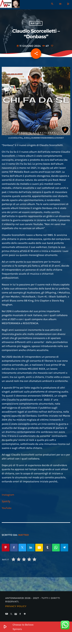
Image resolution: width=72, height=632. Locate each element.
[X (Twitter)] (11, 614)
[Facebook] (20, 614)
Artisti (36, 23)
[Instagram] (15, 614)
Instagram (8, 494)
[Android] (24, 614)
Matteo (23, 535)
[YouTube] (6, 614)
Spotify (6, 501)
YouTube (7, 508)
